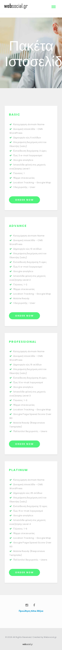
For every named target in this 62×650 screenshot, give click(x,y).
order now (24, 199)
